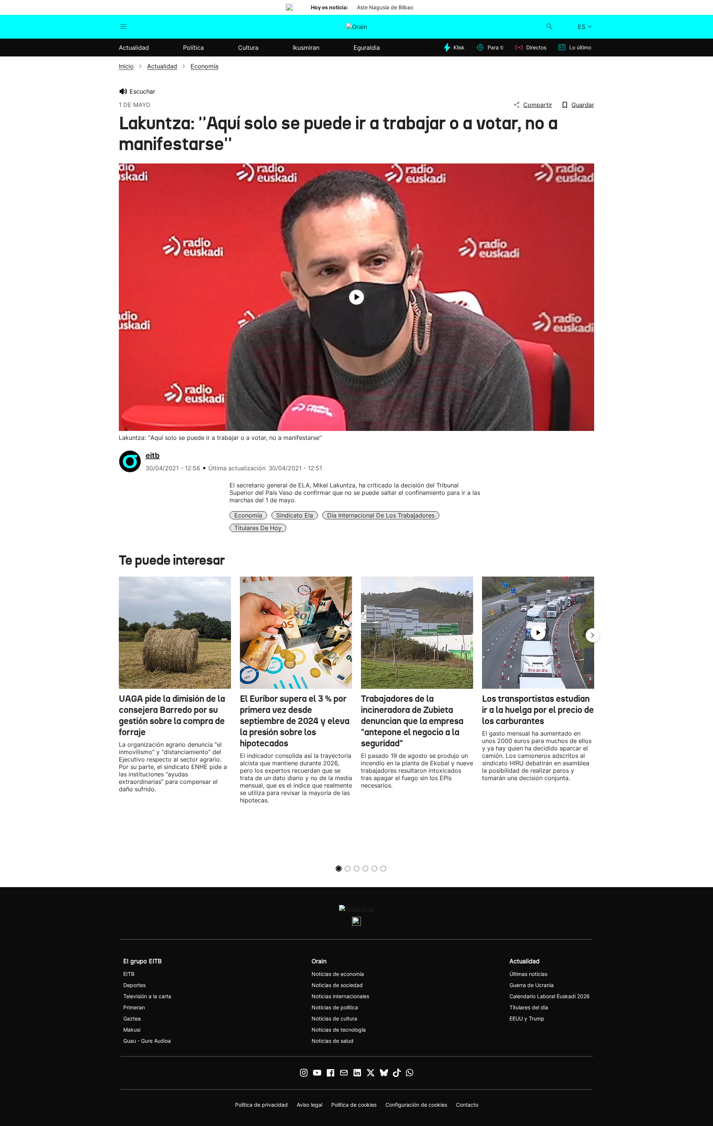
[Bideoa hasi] (356, 297)
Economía (248, 515)
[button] (593, 635)
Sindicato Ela (294, 515)
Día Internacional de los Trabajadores (380, 515)
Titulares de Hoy (257, 528)
